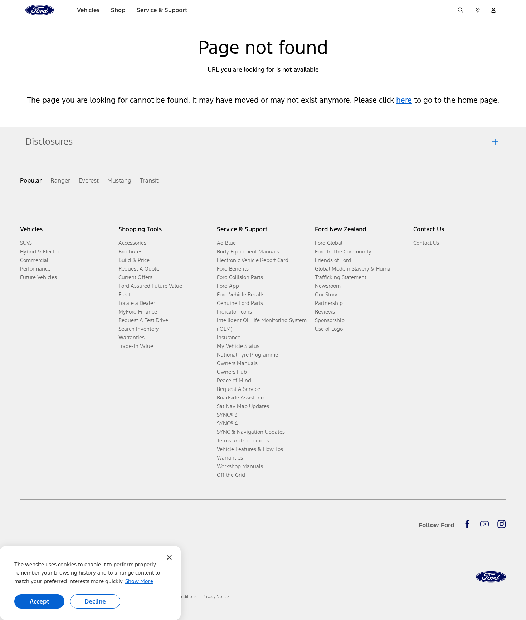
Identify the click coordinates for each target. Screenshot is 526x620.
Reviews (325, 311)
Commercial (34, 260)
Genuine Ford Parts (240, 303)
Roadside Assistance (241, 397)
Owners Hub (232, 371)
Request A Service (238, 389)
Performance (35, 268)
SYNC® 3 (227, 414)
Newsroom (328, 285)
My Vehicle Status (238, 346)
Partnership (329, 303)
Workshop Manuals (240, 466)
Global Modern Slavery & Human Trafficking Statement (354, 273)
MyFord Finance (137, 311)
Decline (95, 601)
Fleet (124, 294)
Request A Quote (138, 268)
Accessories (132, 242)
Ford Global (328, 242)
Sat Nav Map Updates (243, 406)
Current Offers (135, 277)
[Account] (493, 10)
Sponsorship (330, 320)
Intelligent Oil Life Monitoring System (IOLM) (262, 324)
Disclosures (49, 141)
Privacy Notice (215, 596)
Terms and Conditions (243, 440)
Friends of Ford (333, 260)
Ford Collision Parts (240, 277)
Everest (89, 180)
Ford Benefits (233, 268)
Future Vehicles (38, 277)
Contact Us (426, 242)
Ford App (228, 285)
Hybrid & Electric (40, 251)
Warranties (131, 337)
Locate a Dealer (136, 303)
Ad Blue (226, 242)
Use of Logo (329, 328)
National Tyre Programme (247, 354)
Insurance (228, 337)
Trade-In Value (135, 346)
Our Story (326, 294)
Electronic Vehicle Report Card (252, 260)
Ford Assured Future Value (150, 285)
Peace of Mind (234, 380)
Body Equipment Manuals (248, 251)
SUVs (26, 242)
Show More (139, 581)
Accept (39, 601)
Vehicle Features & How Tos (250, 449)
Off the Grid (231, 474)
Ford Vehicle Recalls (240, 294)
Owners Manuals (237, 363)
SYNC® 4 (227, 423)
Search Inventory (138, 328)
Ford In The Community (343, 251)
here (404, 100)
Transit (149, 180)
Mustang (119, 180)
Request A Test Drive (143, 320)
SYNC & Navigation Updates (251, 431)
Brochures (130, 251)
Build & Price (134, 260)
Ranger (60, 180)
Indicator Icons (234, 311)
